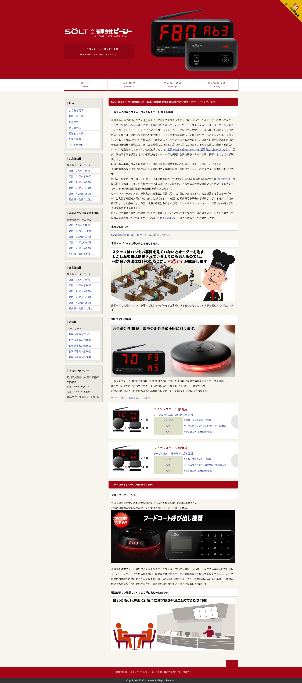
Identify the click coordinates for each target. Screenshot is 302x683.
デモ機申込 (75, 127)
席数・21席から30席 (80, 182)
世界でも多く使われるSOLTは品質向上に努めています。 (198, 149)
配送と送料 (75, 139)
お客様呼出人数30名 (80, 357)
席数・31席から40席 (80, 188)
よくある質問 (76, 110)
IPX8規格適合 (222, 178)
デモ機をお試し (163, 218)
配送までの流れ (77, 133)
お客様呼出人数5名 (79, 334)
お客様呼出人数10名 (80, 339)
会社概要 (129, 85)
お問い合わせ (76, 116)
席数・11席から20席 (80, 176)
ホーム (85, 85)
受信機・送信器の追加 (81, 199)
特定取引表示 (173, 85)
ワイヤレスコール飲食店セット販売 (130, 398)
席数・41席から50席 (80, 193)
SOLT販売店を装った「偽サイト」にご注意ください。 (141, 234)
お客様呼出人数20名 (80, 351)
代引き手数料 (76, 145)
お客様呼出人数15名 (80, 345)
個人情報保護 (216, 85)
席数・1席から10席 (79, 170)
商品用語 (73, 121)
